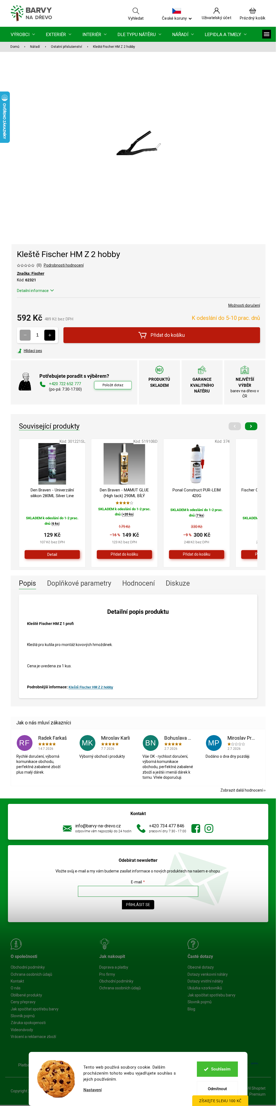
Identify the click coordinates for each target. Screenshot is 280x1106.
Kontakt (17, 981)
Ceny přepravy (23, 1002)
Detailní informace (33, 290)
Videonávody (22, 1030)
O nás (16, 988)
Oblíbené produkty (26, 995)
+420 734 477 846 (166, 825)
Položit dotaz (113, 385)
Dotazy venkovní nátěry (208, 974)
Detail (52, 554)
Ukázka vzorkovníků (205, 988)
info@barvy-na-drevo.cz (98, 825)
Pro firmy (107, 974)
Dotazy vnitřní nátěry (205, 981)
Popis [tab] (27, 583)
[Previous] (235, 426)
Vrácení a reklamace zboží (33, 1036)
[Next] (251, 426)
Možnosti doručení (244, 305)
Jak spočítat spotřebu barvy (35, 1009)
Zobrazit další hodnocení (241, 790)
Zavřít (46, 351)
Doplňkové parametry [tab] (79, 583)
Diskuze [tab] (178, 583)
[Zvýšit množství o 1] (49, 335)
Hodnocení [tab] (138, 583)
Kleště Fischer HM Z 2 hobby (91, 687)
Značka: (30, 273)
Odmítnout (217, 1088)
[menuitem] (22, 34)
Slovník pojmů (23, 1016)
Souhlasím (221, 1069)
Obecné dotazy (201, 967)
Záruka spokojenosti (28, 1023)
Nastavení (92, 1090)
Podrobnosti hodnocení (64, 265)
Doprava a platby (113, 967)
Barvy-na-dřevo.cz (195, 828)
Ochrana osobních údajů (31, 974)
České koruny (174, 18)
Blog (191, 1009)
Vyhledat (136, 18)
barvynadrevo (209, 828)
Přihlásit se (138, 905)
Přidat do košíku (168, 335)
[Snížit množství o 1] (25, 335)
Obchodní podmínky (28, 967)
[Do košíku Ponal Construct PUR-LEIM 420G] (196, 554)
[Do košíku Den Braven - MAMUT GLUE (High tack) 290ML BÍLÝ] (124, 554)
